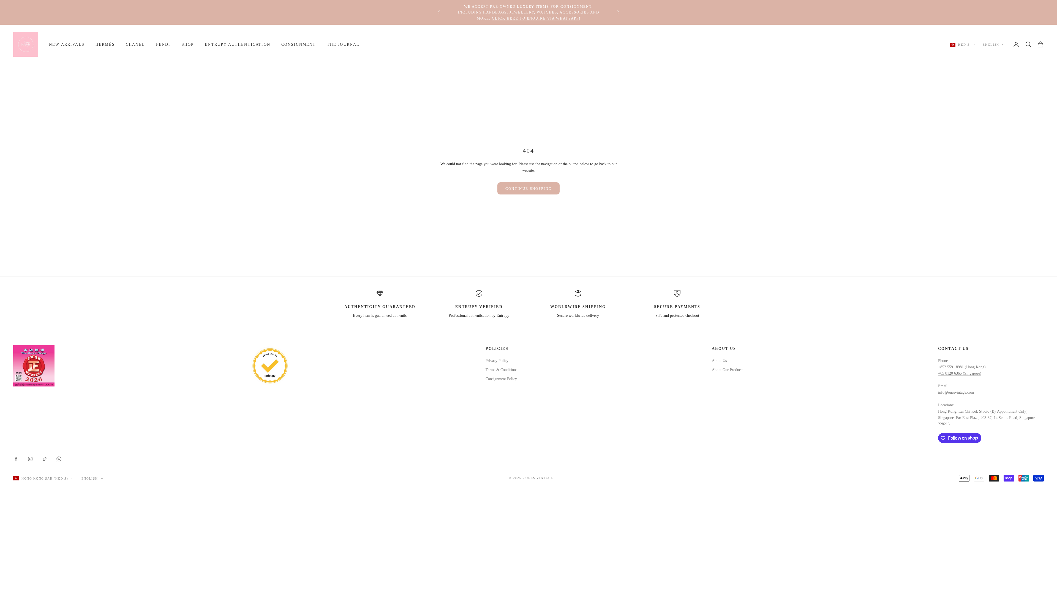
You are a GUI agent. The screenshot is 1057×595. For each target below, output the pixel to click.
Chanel (135, 44)
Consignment (298, 44)
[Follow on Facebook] (16, 459)
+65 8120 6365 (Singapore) (959, 373)
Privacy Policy (497, 361)
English (991, 44)
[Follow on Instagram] (30, 459)
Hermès (105, 44)
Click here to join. (579, 18)
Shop (188, 44)
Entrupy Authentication (237, 44)
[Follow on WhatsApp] (59, 459)
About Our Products (727, 370)
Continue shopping (528, 188)
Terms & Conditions (501, 370)
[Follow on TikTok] (44, 459)
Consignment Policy (501, 379)
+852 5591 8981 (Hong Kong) (962, 367)
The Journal (343, 44)
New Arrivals (67, 44)
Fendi (163, 44)
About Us (719, 361)
